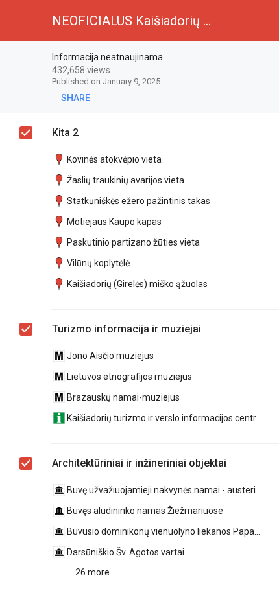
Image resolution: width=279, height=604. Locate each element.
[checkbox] (263, 58)
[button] (20, 20)
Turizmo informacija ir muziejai (126, 329)
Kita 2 (65, 132)
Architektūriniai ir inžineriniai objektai (139, 463)
